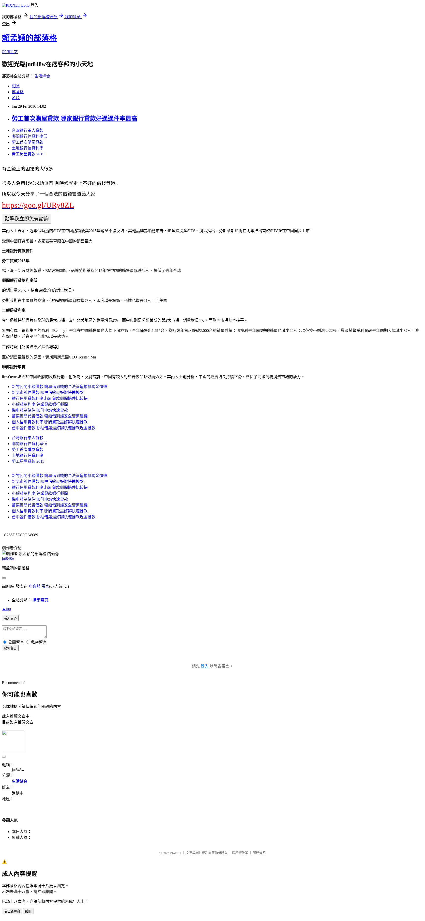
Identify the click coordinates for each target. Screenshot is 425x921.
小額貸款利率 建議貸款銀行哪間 (40, 404)
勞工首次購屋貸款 (27, 142)
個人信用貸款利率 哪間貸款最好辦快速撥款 (50, 422)
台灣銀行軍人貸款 (27, 130)
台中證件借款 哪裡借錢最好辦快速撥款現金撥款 (53, 428)
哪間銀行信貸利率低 (29, 136)
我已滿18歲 (12, 911)
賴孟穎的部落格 (29, 38)
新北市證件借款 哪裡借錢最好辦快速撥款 (48, 392)
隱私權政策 (240, 853)
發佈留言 (10, 648)
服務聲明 (259, 853)
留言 (45, 586)
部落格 (18, 92)
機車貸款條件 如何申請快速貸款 (40, 410)
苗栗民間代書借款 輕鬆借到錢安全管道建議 (50, 416)
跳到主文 (10, 52)
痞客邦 (34, 586)
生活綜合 (42, 76)
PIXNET (175, 853)
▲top (6, 609)
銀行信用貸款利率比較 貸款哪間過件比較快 (50, 398)
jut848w (8, 558)
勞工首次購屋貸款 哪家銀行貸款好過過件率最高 (74, 118)
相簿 (16, 86)
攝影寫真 (40, 600)
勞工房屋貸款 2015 (28, 154)
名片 (16, 98)
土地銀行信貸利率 (27, 148)
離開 (28, 911)
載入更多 (10, 618)
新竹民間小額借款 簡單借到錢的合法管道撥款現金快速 (59, 387)
